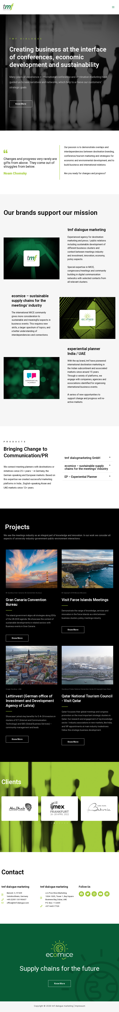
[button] (87, 458)
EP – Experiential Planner (81, 476)
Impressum (80, 1006)
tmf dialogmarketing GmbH (82, 458)
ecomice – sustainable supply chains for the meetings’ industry (86, 467)
